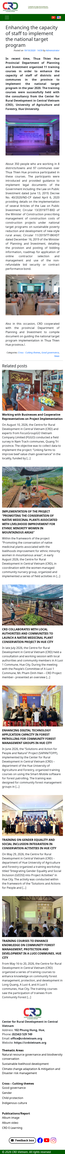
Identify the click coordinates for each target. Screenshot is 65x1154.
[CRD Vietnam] (10, 7)
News (56, 356)
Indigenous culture (14, 1103)
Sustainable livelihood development (25, 1064)
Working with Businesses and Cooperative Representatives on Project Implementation (32, 417)
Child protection (12, 1098)
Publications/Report (16, 1113)
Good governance (50, 352)
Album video (10, 1123)
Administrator (52, 50)
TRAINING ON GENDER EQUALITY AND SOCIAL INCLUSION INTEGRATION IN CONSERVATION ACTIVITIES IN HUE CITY (29, 844)
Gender (7, 1093)
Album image (10, 1118)
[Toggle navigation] (7, 17)
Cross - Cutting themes (29, 352)
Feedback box (24, 1140)
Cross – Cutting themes (18, 1083)
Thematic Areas (13, 1050)
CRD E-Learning (12, 1128)
